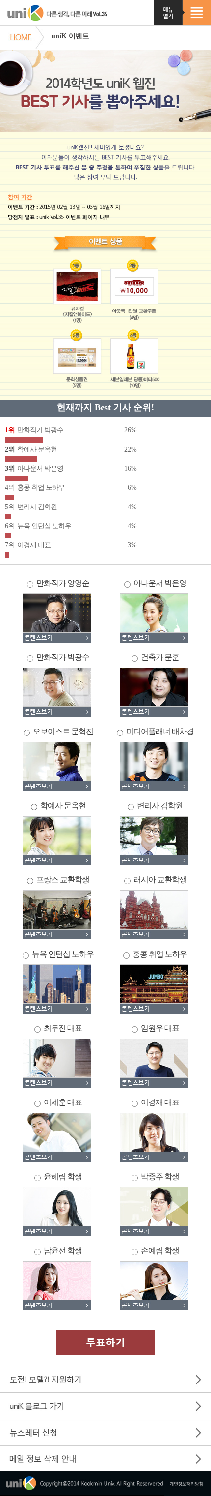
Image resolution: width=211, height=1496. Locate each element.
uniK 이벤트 (70, 36)
